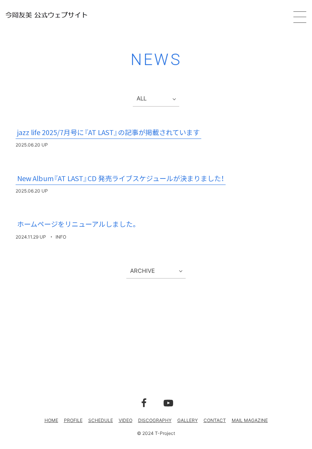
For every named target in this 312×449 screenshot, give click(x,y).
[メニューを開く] (299, 17)
